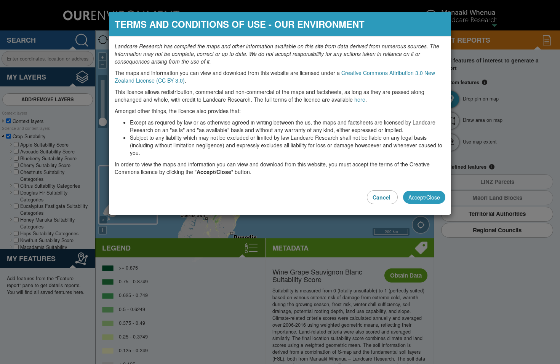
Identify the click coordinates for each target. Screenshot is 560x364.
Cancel (382, 197)
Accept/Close (424, 197)
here (359, 99)
